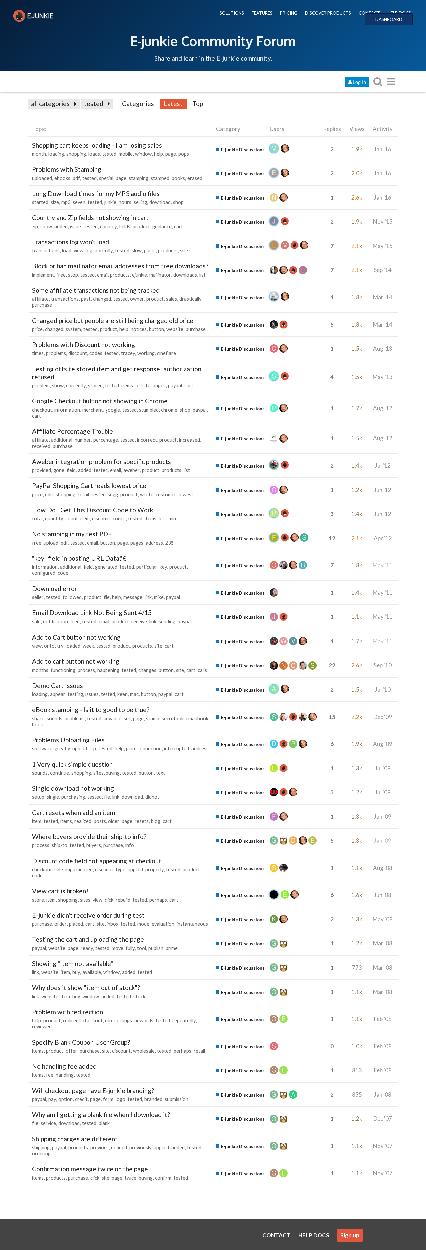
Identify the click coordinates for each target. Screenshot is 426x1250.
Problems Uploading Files (68, 740)
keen (122, 694)
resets (142, 821)
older (113, 821)
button (156, 329)
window (143, 154)
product (141, 226)
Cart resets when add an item (73, 812)
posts (100, 821)
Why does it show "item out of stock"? (86, 987)
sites (98, 773)
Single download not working (73, 788)
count (71, 518)
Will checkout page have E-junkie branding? (93, 1090)
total (37, 518)
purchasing (73, 797)
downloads (185, 275)
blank (104, 1123)
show (46, 226)
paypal (175, 385)
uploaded (42, 178)
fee (49, 1075)
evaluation (163, 924)
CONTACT (369, 13)
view (78, 250)
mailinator (160, 275)
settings (123, 1020)
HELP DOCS (399, 13)
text (160, 773)
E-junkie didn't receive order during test (88, 915)
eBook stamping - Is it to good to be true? (90, 709)
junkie (110, 202)
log (89, 250)
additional (61, 440)
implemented (79, 869)
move (117, 948)
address (154, 543)
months (40, 670)
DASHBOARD (388, 19)
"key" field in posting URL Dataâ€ (79, 558)
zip (35, 226)
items (127, 385)
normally (104, 250)
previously (140, 1147)
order (60, 924)
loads (94, 154)
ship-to (59, 845)
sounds (54, 718)
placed (76, 924)
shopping (76, 154)
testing (75, 694)
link (148, 597)
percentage (105, 440)
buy (76, 972)
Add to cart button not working (75, 661)
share (38, 718)
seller (38, 597)
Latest (173, 103)
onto (49, 646)
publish (155, 948)
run (108, 1020)
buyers (93, 845)
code (63, 573)
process (86, 670)
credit (81, 1099)
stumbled (149, 410)
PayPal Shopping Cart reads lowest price (89, 485)
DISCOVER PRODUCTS (328, 13)
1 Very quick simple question (72, 764)
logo (120, 1099)
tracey (128, 353)
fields (124, 226)
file (107, 597)
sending (167, 621)
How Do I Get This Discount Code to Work (92, 510)
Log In (359, 81)
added (61, 226)
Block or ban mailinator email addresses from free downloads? (120, 266)
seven (79, 202)
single (53, 797)
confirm (163, 1178)
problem (41, 385)
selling (140, 202)
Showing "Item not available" (72, 963)
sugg (113, 494)
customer (166, 494)
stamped (160, 178)
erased (194, 178)
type (120, 869)
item (85, 518)
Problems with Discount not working (83, 344)
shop (178, 202)
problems (56, 353)
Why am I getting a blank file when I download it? (101, 1114)
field (71, 470)
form (108, 1099)
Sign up (349, 1235)
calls (202, 670)
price (37, 329)
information (67, 410)
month (39, 154)
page (170, 154)
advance (112, 718)
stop (73, 275)
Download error (54, 588)
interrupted (176, 748)
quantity (54, 518)
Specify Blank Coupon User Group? (81, 1042)
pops (183, 154)
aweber (131, 470)
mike (159, 597)
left (162, 518)
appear (57, 694)
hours (125, 202)
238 (169, 543)
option (65, 1099)
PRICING (288, 13)
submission (176, 1099)
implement (43, 275)
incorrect (147, 440)
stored (95, 385)
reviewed (42, 1026)
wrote (146, 494)
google (112, 410)
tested (93, 103)
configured (43, 573)
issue (75, 226)
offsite (142, 385)
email (102, 275)
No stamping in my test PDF (72, 534)
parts (150, 250)
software (42, 748)
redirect (71, 1020)
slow (137, 250)
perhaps (158, 900)
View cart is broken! (60, 891)
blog (155, 821)
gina (130, 748)
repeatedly (184, 1020)
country (108, 226)
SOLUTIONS (232, 13)
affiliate (40, 299)
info (129, 845)
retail (83, 494)
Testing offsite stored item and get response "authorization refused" (116, 373)
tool (141, 948)
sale (36, 621)
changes (147, 670)
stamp (152, 718)
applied (135, 869)
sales (171, 299)
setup (38, 797)
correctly (76, 385)
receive (139, 621)
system (73, 329)
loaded (73, 646)
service (48, 1123)
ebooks (62, 178)
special (106, 178)
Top (197, 103)
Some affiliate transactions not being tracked (96, 290)
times (38, 353)
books (178, 178)
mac (134, 694)
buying (113, 773)
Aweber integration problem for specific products (101, 461)
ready (87, 948)
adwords (143, 1020)
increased (189, 440)
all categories (50, 103)
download (160, 202)
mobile (126, 154)
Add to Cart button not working (76, 637)
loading (56, 154)
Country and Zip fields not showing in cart (90, 217)
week (88, 646)
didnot (152, 797)
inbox (112, 924)
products (168, 250)
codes (95, 353)
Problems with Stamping (66, 169)
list (202, 275)
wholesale (144, 1051)
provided (41, 470)
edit (49, 494)
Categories (138, 103)
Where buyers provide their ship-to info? (89, 836)
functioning (63, 670)
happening (108, 670)
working (146, 353)
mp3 (65, 202)
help (158, 154)
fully (130, 948)
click (109, 900)
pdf (76, 178)
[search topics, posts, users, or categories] (377, 81)
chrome (169, 410)
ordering (41, 1153)
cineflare (166, 353)
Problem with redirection (67, 1012)
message (132, 597)
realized (82, 821)
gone (58, 470)
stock (139, 996)
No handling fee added (64, 1066)
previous (99, 1147)
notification (55, 621)
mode (143, 924)
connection (149, 748)
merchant (92, 410)
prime (172, 948)
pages (159, 385)
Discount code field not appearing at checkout (96, 861)
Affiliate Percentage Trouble (72, 431)
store (38, 900)
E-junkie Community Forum (213, 40)
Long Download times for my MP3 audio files (96, 193)
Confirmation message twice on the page (90, 1169)
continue (59, 773)
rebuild (123, 900)
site (184, 250)
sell (127, 718)
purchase (42, 305)
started (40, 202)
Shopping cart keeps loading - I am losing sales (97, 145)
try (60, 646)
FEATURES (262, 13)
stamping (138, 178)
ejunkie (139, 275)
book (37, 724)
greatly (62, 748)
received (41, 446)
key (163, 567)
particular (146, 567)
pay (52, 1099)
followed (72, 597)
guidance (162, 226)
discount (77, 353)
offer (71, 1051)
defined (119, 1147)
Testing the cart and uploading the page (88, 939)
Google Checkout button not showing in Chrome (100, 401)
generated (106, 567)
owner (137, 299)
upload (51, 543)
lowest (186, 494)
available (91, 972)
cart (178, 226)
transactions (46, 250)
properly (154, 869)
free (61, 275)
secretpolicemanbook (185, 718)
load (66, 250)
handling (65, 1075)
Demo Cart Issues (57, 685)
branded (153, 1099)
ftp (92, 748)
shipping (41, 1147)
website (174, 329)
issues (92, 694)
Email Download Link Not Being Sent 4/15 (92, 612)
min (172, 518)
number (83, 440)
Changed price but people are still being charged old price (112, 320)
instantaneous (192, 924)
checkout (42, 410)
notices (139, 329)
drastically (190, 299)
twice (130, 1178)
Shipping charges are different (75, 1139)
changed (102, 299)
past (86, 299)
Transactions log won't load (70, 242)
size (55, 202)
